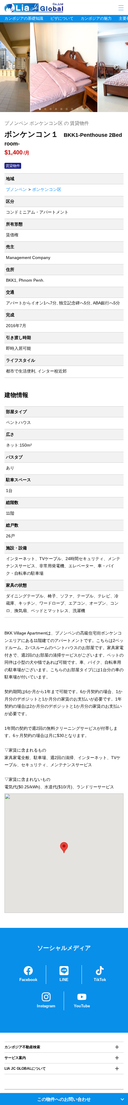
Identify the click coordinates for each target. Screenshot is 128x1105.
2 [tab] (45, 109)
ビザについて (62, 18)
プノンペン (16, 189)
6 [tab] (66, 109)
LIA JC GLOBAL (52, 8)
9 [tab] (82, 109)
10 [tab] (88, 109)
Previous (12, 67)
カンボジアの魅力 (96, 18)
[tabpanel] (64, 67)
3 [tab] (50, 109)
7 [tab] (72, 109)
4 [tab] (56, 109)
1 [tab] (39, 109)
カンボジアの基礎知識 (23, 18)
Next (116, 67)
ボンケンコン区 (46, 189)
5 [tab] (61, 109)
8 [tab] (77, 109)
